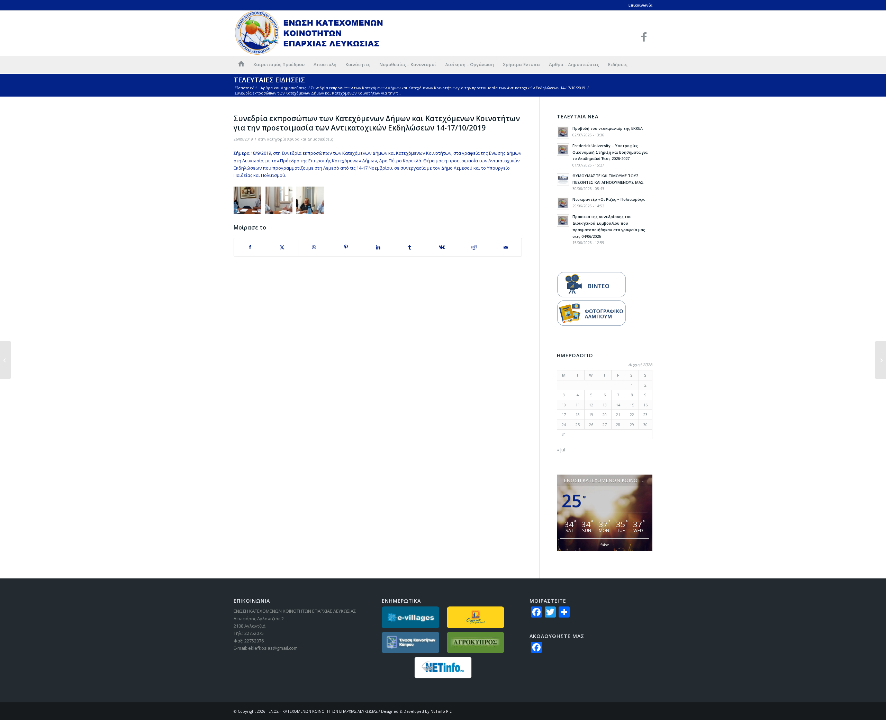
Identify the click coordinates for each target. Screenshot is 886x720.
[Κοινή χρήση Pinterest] (346, 247)
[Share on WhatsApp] (314, 247)
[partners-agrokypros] (476, 643)
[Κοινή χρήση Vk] (442, 247)
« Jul (561, 450)
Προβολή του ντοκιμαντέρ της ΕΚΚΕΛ (607, 128)
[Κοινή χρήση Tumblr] (410, 247)
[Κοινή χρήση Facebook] (250, 247)
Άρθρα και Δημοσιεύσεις (310, 139)
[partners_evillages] (411, 617)
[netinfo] (443, 667)
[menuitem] (241, 64)
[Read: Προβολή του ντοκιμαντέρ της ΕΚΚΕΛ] (563, 132)
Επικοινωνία (640, 5)
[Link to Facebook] (643, 36)
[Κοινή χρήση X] (282, 247)
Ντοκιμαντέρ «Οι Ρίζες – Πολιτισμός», (608, 199)
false (604, 544)
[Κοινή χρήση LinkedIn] (378, 247)
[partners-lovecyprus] (476, 617)
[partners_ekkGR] (411, 643)
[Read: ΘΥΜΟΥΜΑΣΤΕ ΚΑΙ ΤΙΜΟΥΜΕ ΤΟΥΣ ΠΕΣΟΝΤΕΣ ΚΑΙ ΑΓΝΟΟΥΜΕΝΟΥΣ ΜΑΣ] (563, 179)
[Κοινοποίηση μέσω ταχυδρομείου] (506, 247)
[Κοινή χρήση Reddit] (474, 247)
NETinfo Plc (441, 711)
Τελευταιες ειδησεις (269, 79)
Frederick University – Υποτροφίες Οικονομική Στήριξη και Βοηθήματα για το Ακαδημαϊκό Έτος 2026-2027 (610, 152)
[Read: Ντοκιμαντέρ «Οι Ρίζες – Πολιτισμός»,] (563, 203)
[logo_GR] (309, 33)
